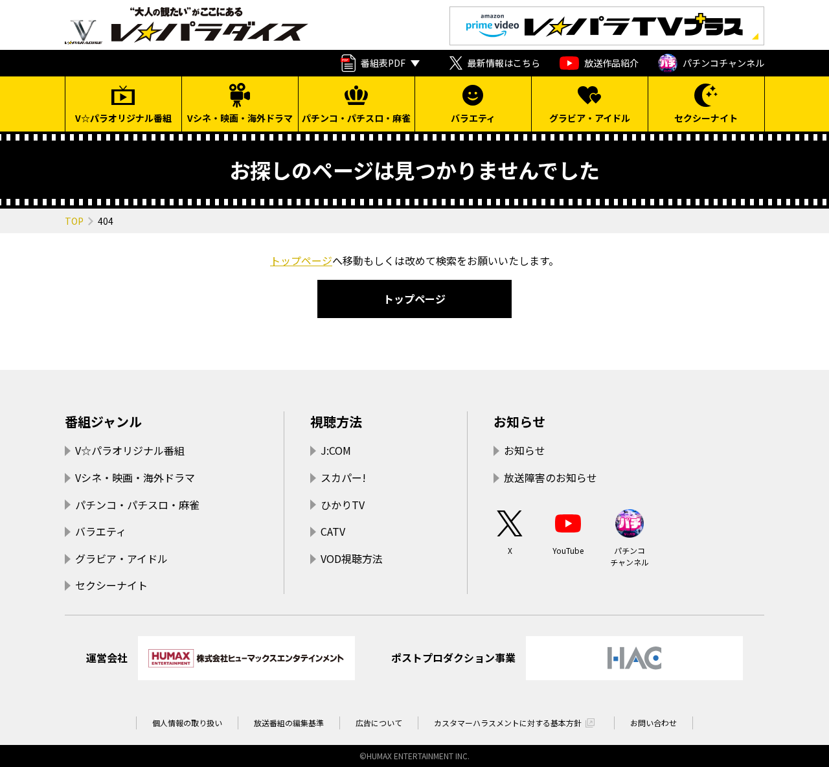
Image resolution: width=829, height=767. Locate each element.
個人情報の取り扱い (187, 722)
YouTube (568, 550)
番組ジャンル (103, 421)
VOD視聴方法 (352, 558)
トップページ (301, 260)
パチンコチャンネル (723, 62)
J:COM (336, 450)
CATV (333, 531)
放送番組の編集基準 (289, 722)
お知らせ (519, 421)
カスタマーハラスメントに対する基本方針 (508, 722)
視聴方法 (336, 421)
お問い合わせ (653, 722)
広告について (379, 722)
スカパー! (343, 477)
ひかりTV (343, 504)
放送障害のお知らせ (550, 477)
